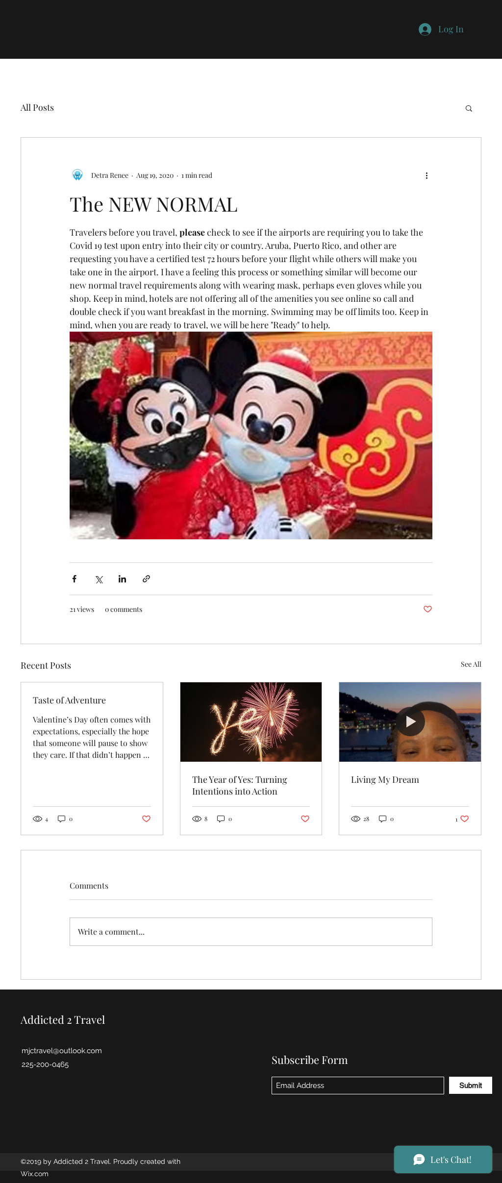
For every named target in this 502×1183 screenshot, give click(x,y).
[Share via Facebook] (74, 578)
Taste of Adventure (69, 700)
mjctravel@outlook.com (62, 1050)
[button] (469, 108)
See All (471, 664)
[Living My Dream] (410, 722)
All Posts (37, 107)
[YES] (251, 722)
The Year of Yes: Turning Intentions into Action (239, 785)
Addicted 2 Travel (63, 1019)
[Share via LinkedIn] (122, 578)
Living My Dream (385, 779)
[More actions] (426, 175)
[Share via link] (146, 578)
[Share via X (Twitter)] (98, 578)
